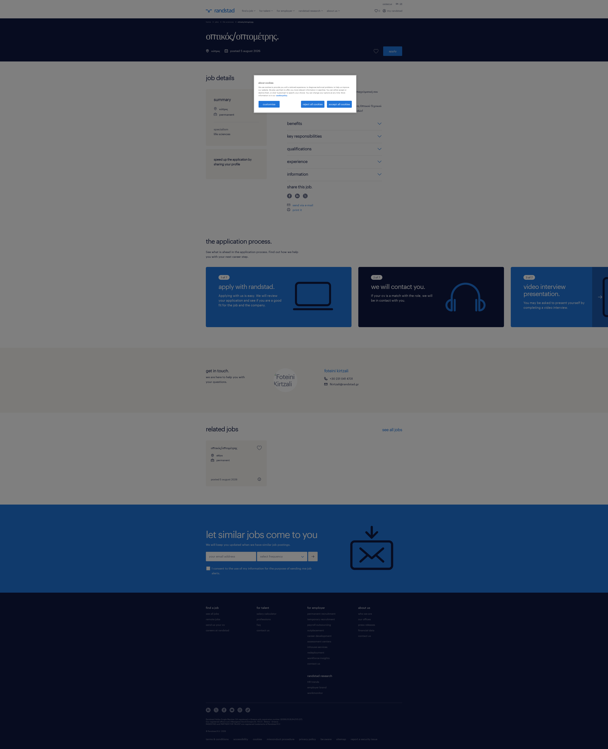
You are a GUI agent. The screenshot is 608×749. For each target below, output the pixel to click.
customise (269, 104)
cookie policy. (282, 95)
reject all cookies (313, 104)
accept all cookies (339, 104)
